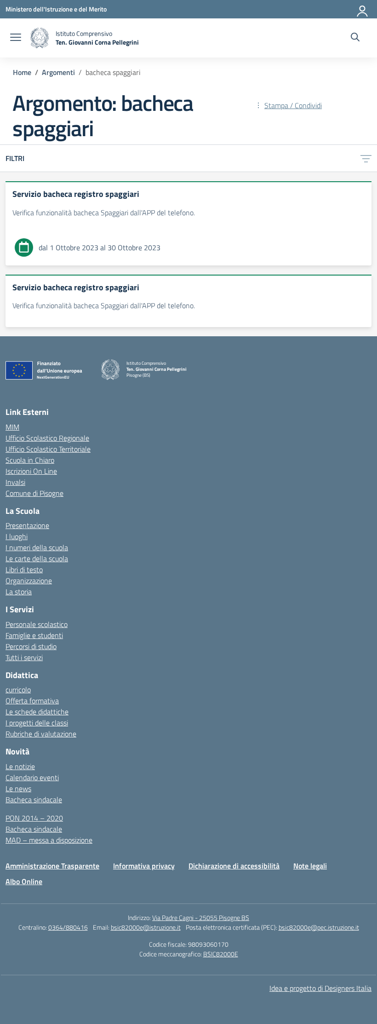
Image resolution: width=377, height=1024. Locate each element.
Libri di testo (24, 569)
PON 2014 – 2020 (34, 817)
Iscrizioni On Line (31, 471)
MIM (12, 426)
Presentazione (27, 525)
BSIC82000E (220, 954)
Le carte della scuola (37, 558)
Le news (18, 788)
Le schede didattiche (37, 711)
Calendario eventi (32, 777)
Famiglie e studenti (34, 635)
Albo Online (24, 881)
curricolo (18, 689)
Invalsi (15, 482)
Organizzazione (29, 580)
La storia (19, 591)
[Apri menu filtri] (365, 158)
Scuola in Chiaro (30, 460)
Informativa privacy (144, 865)
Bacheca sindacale (34, 799)
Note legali (310, 865)
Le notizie (20, 766)
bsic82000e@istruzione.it (146, 927)
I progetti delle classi (37, 722)
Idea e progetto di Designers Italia (320, 988)
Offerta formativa (32, 700)
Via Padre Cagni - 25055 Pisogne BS (200, 917)
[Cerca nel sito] (355, 38)
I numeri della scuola (37, 547)
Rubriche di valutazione (41, 733)
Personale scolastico (37, 624)
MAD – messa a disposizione (49, 840)
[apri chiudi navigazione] (15, 38)
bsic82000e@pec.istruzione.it (319, 927)
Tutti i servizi (24, 657)
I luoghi (17, 536)
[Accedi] (362, 9)
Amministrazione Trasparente (52, 865)
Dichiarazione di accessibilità (234, 865)
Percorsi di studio (31, 646)
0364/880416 (68, 927)
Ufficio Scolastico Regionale (47, 437)
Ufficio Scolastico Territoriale (48, 448)
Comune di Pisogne (34, 493)
